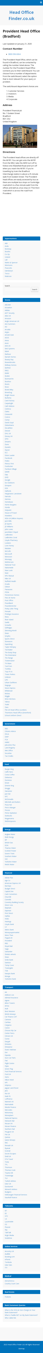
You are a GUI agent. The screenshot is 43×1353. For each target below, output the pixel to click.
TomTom (8, 666)
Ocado (7, 584)
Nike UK (8, 578)
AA (6, 992)
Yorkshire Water (11, 862)
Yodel (7, 704)
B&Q (6, 370)
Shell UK (8, 1156)
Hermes (8, 499)
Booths (7, 251)
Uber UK (8, 1184)
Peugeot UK (9, 1132)
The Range (9, 658)
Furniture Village (11, 469)
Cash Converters (11, 894)
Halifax (7, 916)
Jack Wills (8, 521)
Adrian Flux (9, 878)
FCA (6, 739)
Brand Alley (9, 390)
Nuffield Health (10, 581)
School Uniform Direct (13, 715)
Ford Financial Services (13, 1071)
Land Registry (10, 748)
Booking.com (10, 1257)
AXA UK (7, 346)
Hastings (8, 921)
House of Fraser (11, 513)
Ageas (7, 1000)
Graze (7, 783)
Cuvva (7, 1039)
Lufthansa (8, 1099)
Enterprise (8, 1047)
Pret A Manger (10, 807)
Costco (7, 417)
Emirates (8, 1044)
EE (6, 1213)
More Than (9, 935)
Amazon (8, 318)
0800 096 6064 (14, 54)
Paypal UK (8, 938)
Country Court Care (12, 1283)
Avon (7, 343)
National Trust (10, 565)
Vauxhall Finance (11, 1197)
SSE (6, 859)
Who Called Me (10, 1318)
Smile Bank (9, 960)
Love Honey (9, 546)
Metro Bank (9, 930)
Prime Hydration (11, 813)
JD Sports (8, 524)
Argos (7, 332)
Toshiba (8, 669)
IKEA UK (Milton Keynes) (14, 518)
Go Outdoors (10, 483)
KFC (6, 796)
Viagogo (8, 685)
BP (6, 840)
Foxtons (8, 1297)
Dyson (7, 450)
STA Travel (9, 1159)
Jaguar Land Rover (11, 1088)
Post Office (9, 600)
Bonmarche (9, 379)
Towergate (9, 968)
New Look (8, 570)
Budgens (8, 1192)
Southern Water (11, 856)
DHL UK (8, 433)
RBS (6, 943)
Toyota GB (9, 1173)
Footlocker (9, 466)
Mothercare (9, 562)
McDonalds (9, 799)
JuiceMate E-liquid (11, 532)
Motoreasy (9, 1112)
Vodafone (8, 1238)
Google (7, 480)
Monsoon (8, 557)
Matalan (8, 548)
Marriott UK (9, 1102)
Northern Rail (10, 1129)
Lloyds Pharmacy (11, 540)
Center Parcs (9, 1033)
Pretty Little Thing (11, 609)
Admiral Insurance (11, 998)
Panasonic (8, 589)
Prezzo (7, 810)
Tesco (7, 273)
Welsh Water (9, 864)
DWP (7, 737)
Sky (6, 1230)
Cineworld (8, 414)
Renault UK (9, 1145)
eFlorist (7, 1259)
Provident (8, 940)
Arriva (7, 1006)
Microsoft (8, 554)
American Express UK (13, 883)
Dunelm (8, 447)
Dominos (8, 780)
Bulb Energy (9, 837)
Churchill (8, 897)
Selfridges (8, 628)
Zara (6, 707)
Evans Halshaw (10, 1050)
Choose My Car (10, 1030)
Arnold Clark (9, 335)
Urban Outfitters (11, 682)
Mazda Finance (10, 1107)
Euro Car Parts (10, 1058)
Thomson (8, 1167)
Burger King (9, 769)
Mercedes (8, 1110)
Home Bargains (10, 505)
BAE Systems (10, 348)
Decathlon (8, 428)
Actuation (8, 307)
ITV (6, 1268)
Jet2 (6, 1091)
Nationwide (9, 567)
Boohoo (8, 381)
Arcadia (7, 329)
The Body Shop (10, 652)
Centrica (8, 409)
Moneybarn (9, 1115)
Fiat (6, 1060)
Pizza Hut (8, 805)
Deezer (7, 431)
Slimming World (10, 630)
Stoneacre (8, 641)
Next (6, 573)
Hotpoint (8, 510)
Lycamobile (9, 1221)
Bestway (8, 249)
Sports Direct (10, 639)
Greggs (7, 788)
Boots (7, 384)
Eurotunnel (9, 1186)
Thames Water (10, 848)
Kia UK (7, 1093)
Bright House (10, 395)
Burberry (8, 398)
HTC (6, 1216)
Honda (7, 507)
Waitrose (8, 276)
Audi (6, 1008)
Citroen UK (9, 1036)
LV (6, 927)
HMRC (7, 742)
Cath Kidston (9, 406)
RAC (6, 1143)
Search (7, 286)
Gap (6, 474)
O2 (6, 1224)
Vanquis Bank (10, 973)
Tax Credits (9, 756)
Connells (8, 899)
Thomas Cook (10, 1170)
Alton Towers (10, 1003)
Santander (8, 951)
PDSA (7, 592)
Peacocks (8, 268)
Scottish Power (10, 851)
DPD (6, 439)
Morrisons (8, 265)
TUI (6, 1178)
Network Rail (9, 1121)
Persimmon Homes (12, 595)
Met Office (9, 750)
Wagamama (9, 818)
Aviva (7, 340)
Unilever (8, 677)
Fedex (7, 461)
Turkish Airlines (10, 1181)
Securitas (8, 753)
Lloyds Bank (9, 924)
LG (6, 1219)
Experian (8, 910)
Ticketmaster (10, 661)
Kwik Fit (8, 1096)
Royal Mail (8, 946)
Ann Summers (10, 324)
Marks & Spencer (11, 262)
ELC (6, 452)
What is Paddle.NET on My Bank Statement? (21, 1315)
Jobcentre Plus (10, 745)
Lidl (6, 260)
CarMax (8, 1022)
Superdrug (8, 644)
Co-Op (7, 254)
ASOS (7, 338)
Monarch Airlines (11, 1189)
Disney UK (8, 436)
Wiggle (7, 696)
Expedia (8, 1055)
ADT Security (9, 313)
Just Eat (7, 794)
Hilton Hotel (9, 1080)
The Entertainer (10, 655)
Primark (8, 611)
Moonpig (8, 559)
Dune (7, 444)
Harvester (8, 791)
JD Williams (9, 526)
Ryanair (7, 1148)
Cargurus (8, 1025)
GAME (7, 472)
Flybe (7, 1066)
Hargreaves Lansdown (13, 494)
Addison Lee (9, 995)
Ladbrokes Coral (11, 537)
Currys (7, 420)
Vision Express (10, 688)
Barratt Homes (10, 357)
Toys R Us (8, 671)
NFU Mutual (9, 576)
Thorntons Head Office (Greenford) (18, 713)
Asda (6, 246)
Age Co (7, 880)
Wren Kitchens (10, 699)
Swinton (8, 962)
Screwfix (8, 625)
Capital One (9, 891)
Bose (7, 387)
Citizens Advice (10, 731)
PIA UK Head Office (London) (15, 710)
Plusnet (7, 1227)
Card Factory (9, 400)
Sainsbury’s (9, 271)
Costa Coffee (10, 775)
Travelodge (9, 1175)
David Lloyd (9, 422)
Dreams (8, 442)
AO (6, 327)
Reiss (7, 617)
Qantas (7, 1137)
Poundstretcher (10, 606)
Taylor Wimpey (10, 647)
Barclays (8, 886)
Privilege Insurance (12, 614)
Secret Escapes (10, 1154)
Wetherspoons (10, 821)
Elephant (8, 908)
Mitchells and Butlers (12, 802)
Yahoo (7, 702)
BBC (6, 729)
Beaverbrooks (10, 362)
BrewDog (8, 392)
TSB (6, 971)
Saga (6, 949)
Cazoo (7, 1028)
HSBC (7, 919)
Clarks (7, 411)
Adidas (7, 310)
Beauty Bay (9, 359)
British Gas (9, 842)
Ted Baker (8, 650)
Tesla (7, 1162)
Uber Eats (8, 1265)
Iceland (7, 257)
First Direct (9, 913)
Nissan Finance (10, 1126)
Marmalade (9, 1104)
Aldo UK (8, 316)
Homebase (9, 502)
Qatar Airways (10, 1140)
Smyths (7, 636)
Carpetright (9, 403)
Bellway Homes (10, 365)
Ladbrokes (9, 535)
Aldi (6, 243)
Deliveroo (8, 777)
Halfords (8, 491)
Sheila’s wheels (10, 954)
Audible (7, 1254)
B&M (7, 351)
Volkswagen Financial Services (16, 1195)
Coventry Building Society (14, 902)
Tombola (8, 1262)
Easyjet (7, 1041)
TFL (6, 1164)
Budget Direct (10, 889)
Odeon (7, 587)
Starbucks (8, 816)
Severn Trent (9, 853)
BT (6, 1211)
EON (6, 845)
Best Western (10, 1011)
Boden (7, 376)
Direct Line (9, 905)
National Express (11, 1118)
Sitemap (21, 1348)
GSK (6, 488)
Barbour (8, 354)
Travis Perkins (10, 674)
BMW (7, 373)
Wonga (7, 976)
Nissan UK (8, 1123)
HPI (6, 1082)
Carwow (8, 1019)
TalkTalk (8, 1232)
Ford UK (8, 1074)
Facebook (8, 458)
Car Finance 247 (11, 1017)
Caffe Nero (9, 772)
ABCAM (8, 305)
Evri (6, 1052)
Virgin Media (9, 1235)
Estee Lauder (10, 455)
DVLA (7, 734)
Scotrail (7, 1151)
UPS (6, 680)
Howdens (8, 515)
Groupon (8, 485)
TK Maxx (8, 663)
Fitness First (9, 464)
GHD (6, 477)
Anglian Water (10, 834)
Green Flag (9, 1069)
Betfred (7, 368)
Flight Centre (9, 1063)
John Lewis (9, 529)
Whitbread (8, 691)
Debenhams (9, 425)
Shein (7, 633)
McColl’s (8, 551)
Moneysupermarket (12, 932)
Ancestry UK (9, 1251)
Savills (7, 622)
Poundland (9, 603)
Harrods (8, 496)
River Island (9, 619)
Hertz (7, 1077)
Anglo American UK (12, 321)
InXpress (8, 1085)
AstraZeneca (9, 1281)
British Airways (10, 1014)
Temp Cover (9, 965)
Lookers (8, 543)
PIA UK (7, 1134)
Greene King (9, 785)
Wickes (7, 693)
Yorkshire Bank (10, 979)
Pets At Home (10, 598)
